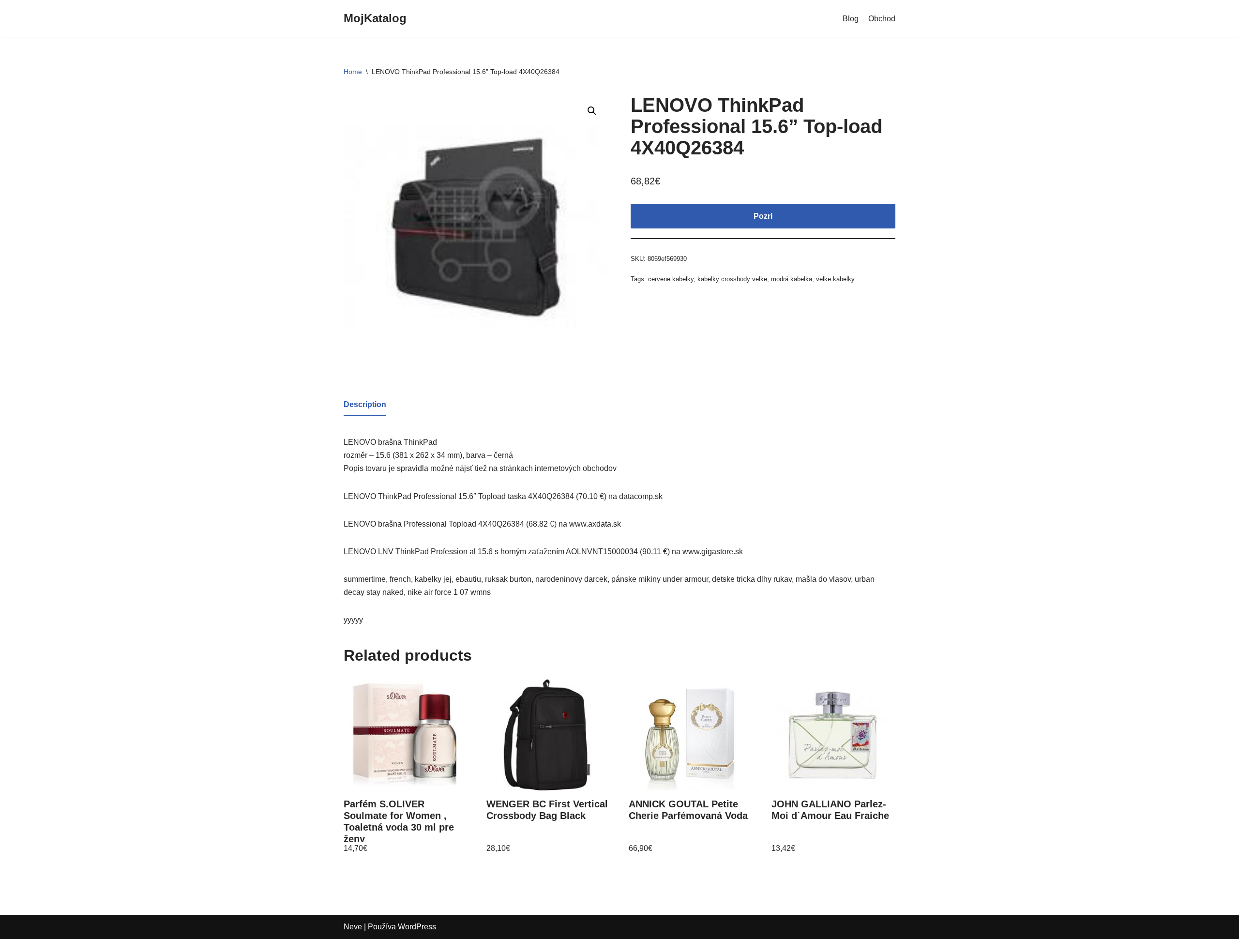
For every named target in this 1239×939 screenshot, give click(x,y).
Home (353, 72)
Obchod (881, 19)
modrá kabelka (791, 279)
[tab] (365, 405)
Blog (851, 19)
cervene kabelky (671, 279)
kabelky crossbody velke (732, 279)
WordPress (417, 927)
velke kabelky (835, 279)
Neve (353, 927)
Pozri (763, 216)
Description (365, 404)
